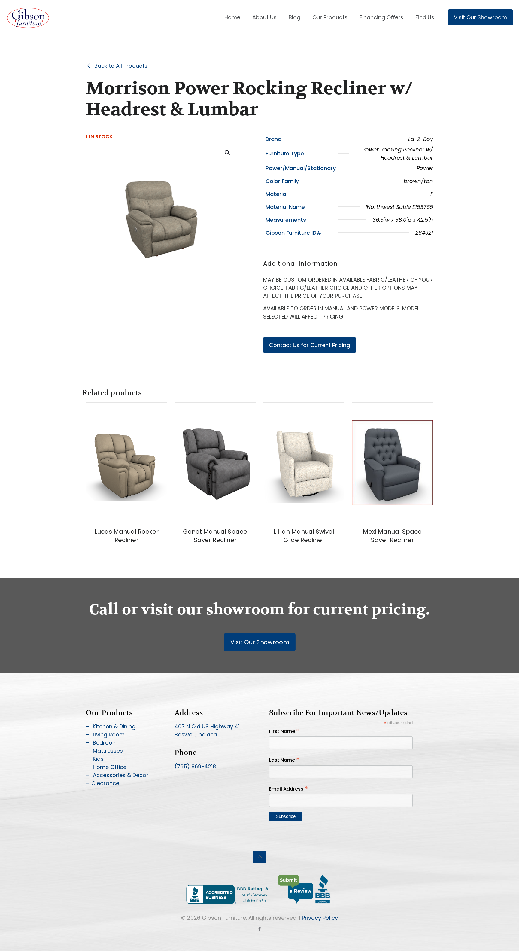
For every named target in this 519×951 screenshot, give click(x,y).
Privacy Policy (320, 918)
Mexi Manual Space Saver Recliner (392, 535)
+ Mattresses (104, 750)
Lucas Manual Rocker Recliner (127, 535)
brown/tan (418, 181)
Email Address (288, 789)
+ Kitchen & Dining (110, 726)
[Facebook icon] (259, 929)
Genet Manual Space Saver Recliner (215, 535)
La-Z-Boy (420, 139)
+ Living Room (105, 734)
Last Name (284, 760)
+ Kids (95, 759)
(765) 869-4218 (195, 766)
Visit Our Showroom (480, 17)
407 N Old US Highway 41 (207, 726)
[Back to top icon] (259, 857)
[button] (228, 153)
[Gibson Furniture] (28, 17)
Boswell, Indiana (196, 734)
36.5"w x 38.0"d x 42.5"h (402, 220)
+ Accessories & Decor (117, 775)
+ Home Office (106, 767)
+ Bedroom (102, 742)
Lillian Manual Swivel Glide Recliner (304, 535)
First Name (284, 731)
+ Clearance (102, 783)
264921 (424, 232)
